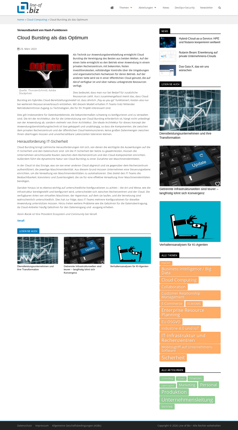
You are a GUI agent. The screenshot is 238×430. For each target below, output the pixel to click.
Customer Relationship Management (181, 295)
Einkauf (181, 378)
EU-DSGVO (171, 321)
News (166, 7)
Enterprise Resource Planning (183, 312)
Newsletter (206, 7)
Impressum (42, 425)
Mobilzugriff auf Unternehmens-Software (187, 349)
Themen (124, 7)
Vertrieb (167, 406)
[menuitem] (112, 8)
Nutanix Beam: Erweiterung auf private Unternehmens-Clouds (198, 54)
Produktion (174, 392)
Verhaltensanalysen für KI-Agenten (129, 266)
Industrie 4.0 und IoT (180, 328)
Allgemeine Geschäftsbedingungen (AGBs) (76, 425)
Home (20, 19)
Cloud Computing (37, 19)
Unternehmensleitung (187, 399)
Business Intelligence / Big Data (186, 271)
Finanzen (196, 378)
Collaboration (174, 287)
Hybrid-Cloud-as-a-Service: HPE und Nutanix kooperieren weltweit (199, 40)
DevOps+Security (185, 7)
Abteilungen (146, 7)
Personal (208, 385)
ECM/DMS (194, 304)
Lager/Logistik (168, 385)
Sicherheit (173, 357)
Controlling (167, 378)
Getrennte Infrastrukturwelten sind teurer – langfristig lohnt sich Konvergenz (82, 269)
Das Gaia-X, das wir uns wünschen (194, 68)
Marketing (187, 385)
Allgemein (166, 263)
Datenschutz (24, 425)
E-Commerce (172, 303)
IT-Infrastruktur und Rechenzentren (184, 337)
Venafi (20, 220)
